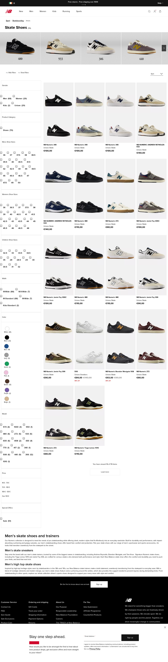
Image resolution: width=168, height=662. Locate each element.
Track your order (35, 611)
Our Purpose (61, 607)
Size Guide (5, 615)
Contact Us (5, 607)
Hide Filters (12, 73)
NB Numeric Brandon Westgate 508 (120, 371)
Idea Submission (91, 607)
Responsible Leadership (66, 611)
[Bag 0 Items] (160, 11)
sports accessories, (148, 543)
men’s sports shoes (59, 573)
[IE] (10, 3)
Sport (8, 21)
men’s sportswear (130, 543)
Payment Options (36, 619)
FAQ (3, 611)
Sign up (99, 584)
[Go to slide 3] (85, 5)
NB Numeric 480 (81, 221)
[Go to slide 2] (84, 5)
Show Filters (24, 73)
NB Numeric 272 (112, 221)
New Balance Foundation (67, 615)
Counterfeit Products (92, 615)
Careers (59, 619)
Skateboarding (18, 21)
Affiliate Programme (92, 611)
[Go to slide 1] (82, 5)
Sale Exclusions (7, 619)
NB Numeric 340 (50, 145)
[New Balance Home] (9, 11)
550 (76, 371)
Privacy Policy (95, 649)
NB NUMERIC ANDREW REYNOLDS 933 (150, 146)
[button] (155, 11)
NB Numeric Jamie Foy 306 (147, 297)
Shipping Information (37, 615)
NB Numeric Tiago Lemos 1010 (87, 448)
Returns (32, 623)
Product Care (6, 623)
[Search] (149, 11)
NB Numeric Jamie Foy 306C (148, 221)
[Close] (165, 627)
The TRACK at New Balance (68, 623)
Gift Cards (33, 607)
